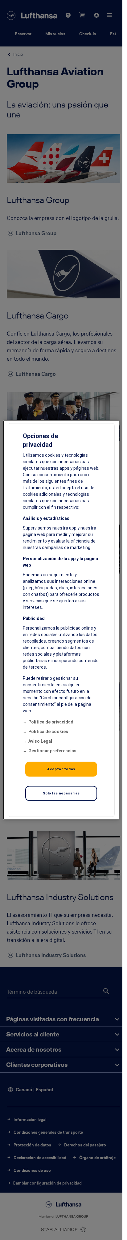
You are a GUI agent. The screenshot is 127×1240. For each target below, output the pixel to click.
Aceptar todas (61, 769)
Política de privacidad (50, 721)
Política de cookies (48, 731)
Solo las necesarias (61, 793)
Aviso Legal (40, 741)
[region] (61, 620)
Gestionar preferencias (52, 750)
